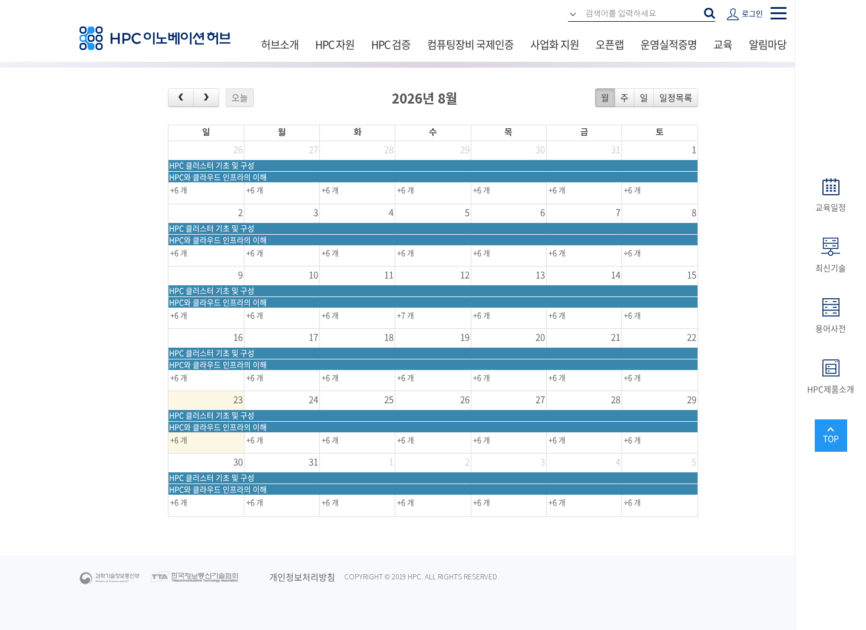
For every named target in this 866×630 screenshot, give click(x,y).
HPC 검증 (391, 44)
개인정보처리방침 (302, 577)
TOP (831, 438)
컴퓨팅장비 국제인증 (470, 44)
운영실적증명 (668, 44)
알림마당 (767, 44)
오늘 (240, 97)
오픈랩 (610, 44)
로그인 (752, 13)
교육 (722, 44)
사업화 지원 (554, 44)
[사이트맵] (778, 13)
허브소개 (280, 44)
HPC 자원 (335, 44)
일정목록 (675, 97)
